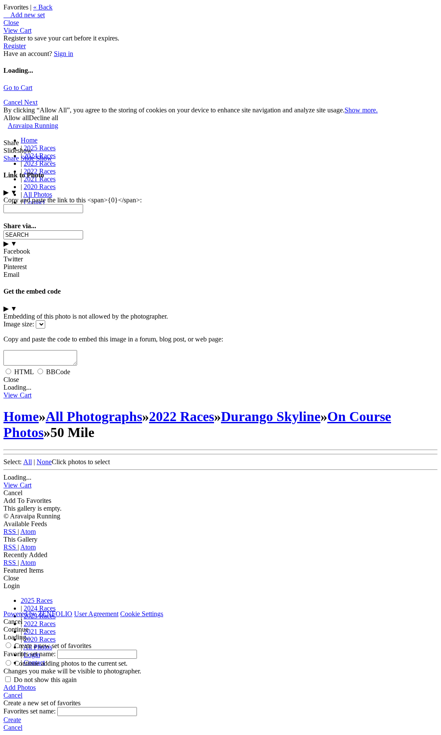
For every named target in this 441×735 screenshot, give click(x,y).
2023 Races (40, 163)
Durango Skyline (270, 416)
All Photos (37, 194)
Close (11, 22)
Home (29, 140)
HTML (24, 371)
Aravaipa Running (33, 125)
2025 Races (40, 148)
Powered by (37, 613)
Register (14, 46)
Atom (28, 531)
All (27, 461)
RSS (10, 531)
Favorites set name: (30, 653)
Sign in (63, 53)
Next (30, 102)
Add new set (24, 15)
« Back (43, 7)
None (44, 461)
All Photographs (94, 416)
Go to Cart (17, 87)
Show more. (361, 110)
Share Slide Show (27, 158)
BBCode (58, 371)
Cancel (13, 102)
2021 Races (40, 631)
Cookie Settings (141, 613)
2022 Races (181, 416)
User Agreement (96, 613)
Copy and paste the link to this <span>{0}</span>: (72, 200)
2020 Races (40, 186)
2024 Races (40, 608)
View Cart (17, 30)
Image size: (18, 324)
